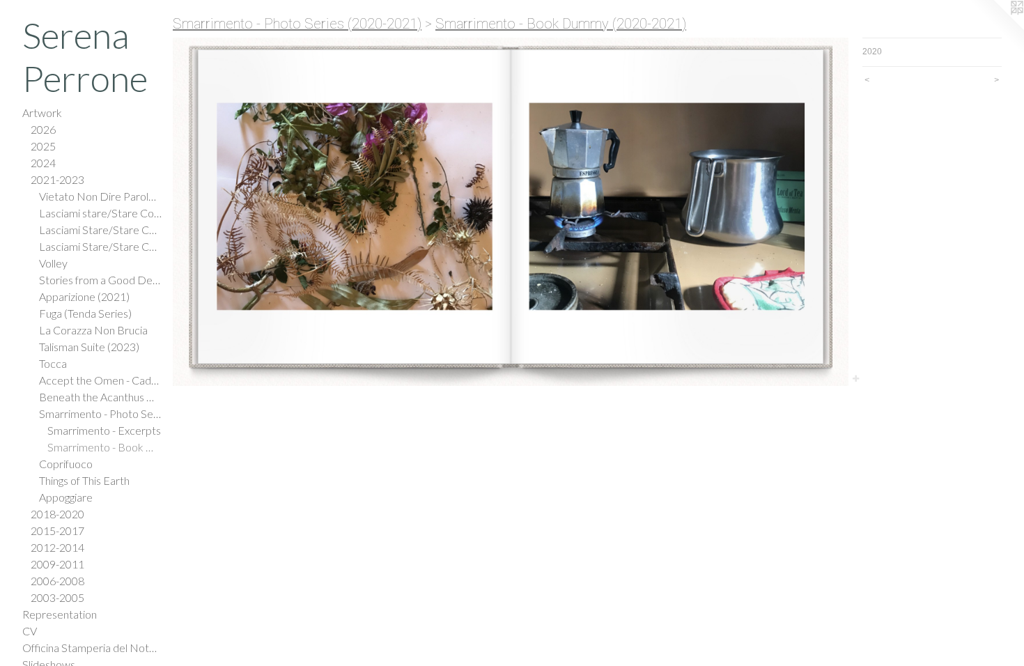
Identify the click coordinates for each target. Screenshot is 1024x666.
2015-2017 (57, 530)
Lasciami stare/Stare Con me (100, 212)
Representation (59, 614)
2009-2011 (57, 564)
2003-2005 (57, 597)
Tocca (53, 363)
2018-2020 (57, 513)
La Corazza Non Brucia (93, 329)
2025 (43, 146)
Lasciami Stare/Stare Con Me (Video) (100, 229)
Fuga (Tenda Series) (85, 313)
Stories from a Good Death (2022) (100, 279)
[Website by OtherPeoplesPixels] (996, 28)
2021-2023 (57, 179)
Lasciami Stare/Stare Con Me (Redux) (100, 246)
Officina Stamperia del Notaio (92, 647)
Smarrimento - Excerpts (104, 430)
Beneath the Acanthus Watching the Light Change (100, 396)
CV (29, 630)
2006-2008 (57, 580)
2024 (43, 162)
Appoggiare (66, 497)
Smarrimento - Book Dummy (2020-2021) (104, 447)
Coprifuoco (66, 463)
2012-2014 (57, 547)
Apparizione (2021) (84, 296)
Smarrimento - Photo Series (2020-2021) (100, 413)
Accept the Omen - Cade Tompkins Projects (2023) (100, 380)
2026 (43, 129)
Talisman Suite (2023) (89, 346)
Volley (53, 263)
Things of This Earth (84, 480)
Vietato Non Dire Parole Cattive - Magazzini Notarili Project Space (100, 196)
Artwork (42, 112)
